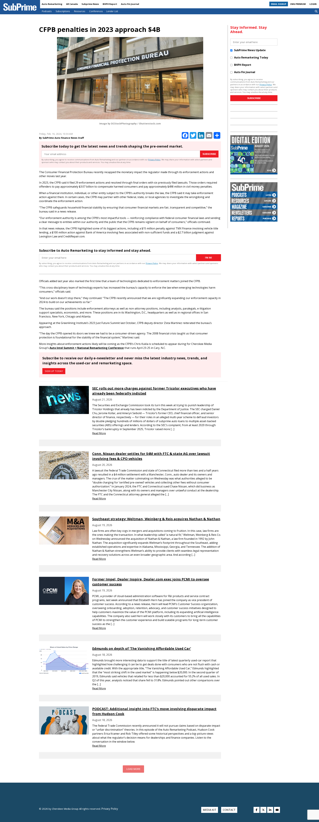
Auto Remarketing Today (251, 57)
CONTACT (229, 810)
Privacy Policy (154, 159)
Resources (79, 11)
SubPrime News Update (250, 50)
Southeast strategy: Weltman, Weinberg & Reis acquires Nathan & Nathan (156, 519)
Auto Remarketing (52, 3)
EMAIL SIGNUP (278, 3)
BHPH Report (110, 3)
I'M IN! (208, 257)
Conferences (96, 11)
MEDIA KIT (209, 810)
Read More (99, 433)
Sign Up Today (54, 371)
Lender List (112, 11)
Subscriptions (63, 11)
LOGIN (313, 3)
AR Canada (72, 3)
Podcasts (47, 11)
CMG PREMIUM (298, 3)
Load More (133, 769)
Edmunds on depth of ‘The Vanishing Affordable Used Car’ (141, 648)
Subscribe (209, 154)
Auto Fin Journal (130, 3)
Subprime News (90, 3)
